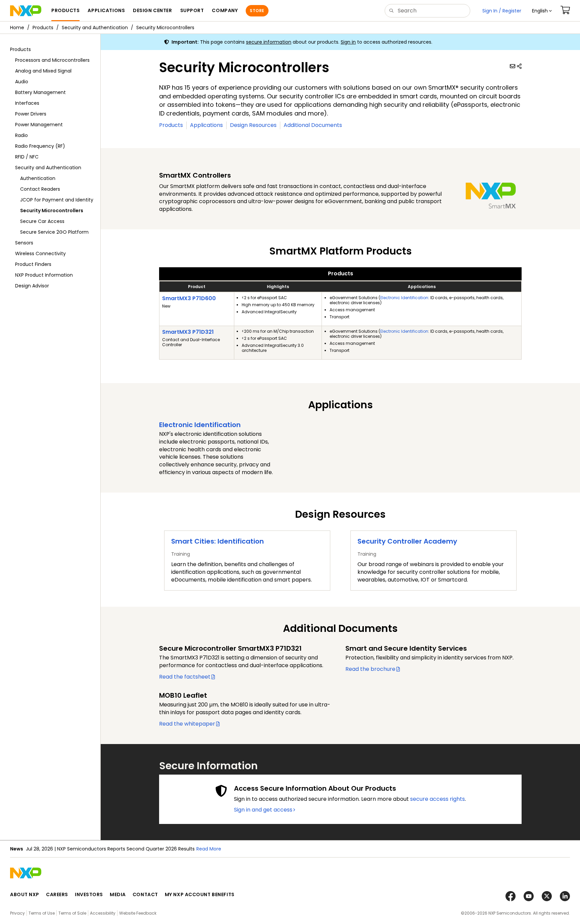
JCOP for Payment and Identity (56, 199)
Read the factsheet (184, 677)
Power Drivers (30, 113)
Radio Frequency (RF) (40, 146)
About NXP (24, 894)
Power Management (39, 124)
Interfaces (27, 103)
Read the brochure (370, 669)
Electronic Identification (404, 298)
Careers (57, 894)
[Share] (519, 66)
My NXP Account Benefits (200, 894)
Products (43, 27)
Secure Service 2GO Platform (54, 232)
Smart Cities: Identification (217, 541)
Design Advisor (32, 285)
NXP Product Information (44, 275)
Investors (89, 894)
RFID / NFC (27, 156)
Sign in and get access (263, 810)
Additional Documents (313, 125)
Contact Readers (40, 189)
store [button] (257, 10)
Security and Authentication (95, 27)
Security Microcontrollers (165, 27)
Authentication (37, 178)
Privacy (17, 913)
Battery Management (40, 92)
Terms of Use (42, 913)
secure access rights (437, 799)
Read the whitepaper (187, 724)
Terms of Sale (72, 913)
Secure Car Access (42, 221)
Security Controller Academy (407, 541)
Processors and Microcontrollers (52, 60)
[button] (542, 11)
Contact (145, 894)
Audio (21, 81)
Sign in (348, 42)
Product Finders (33, 264)
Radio (21, 135)
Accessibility (102, 913)
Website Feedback (137, 913)
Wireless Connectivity (40, 253)
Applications (206, 125)
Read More (208, 848)
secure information (268, 42)
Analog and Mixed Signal (43, 70)
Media (118, 894)
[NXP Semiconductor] (25, 10)
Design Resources (253, 125)
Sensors (24, 242)
